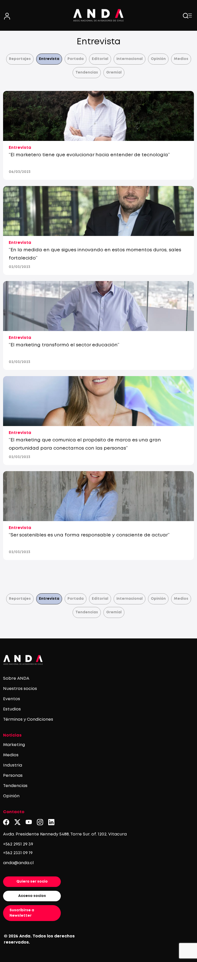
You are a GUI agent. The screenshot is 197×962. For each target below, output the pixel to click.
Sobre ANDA (16, 678)
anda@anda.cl (18, 863)
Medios (181, 58)
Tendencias (86, 72)
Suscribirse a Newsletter (21, 913)
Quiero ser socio (32, 881)
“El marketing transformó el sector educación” (64, 345)
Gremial (114, 72)
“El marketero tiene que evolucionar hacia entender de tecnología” (89, 155)
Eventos (11, 699)
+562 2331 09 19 (18, 853)
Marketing (14, 745)
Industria (12, 765)
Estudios (12, 709)
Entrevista (49, 58)
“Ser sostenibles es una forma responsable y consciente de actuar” (89, 535)
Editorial (100, 58)
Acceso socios (32, 895)
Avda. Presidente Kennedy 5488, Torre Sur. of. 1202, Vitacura (65, 834)
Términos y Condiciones (28, 719)
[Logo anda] (98, 15)
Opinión (158, 58)
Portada (75, 58)
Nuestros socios (20, 689)
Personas (13, 776)
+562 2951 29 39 (18, 844)
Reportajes (20, 58)
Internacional (129, 58)
